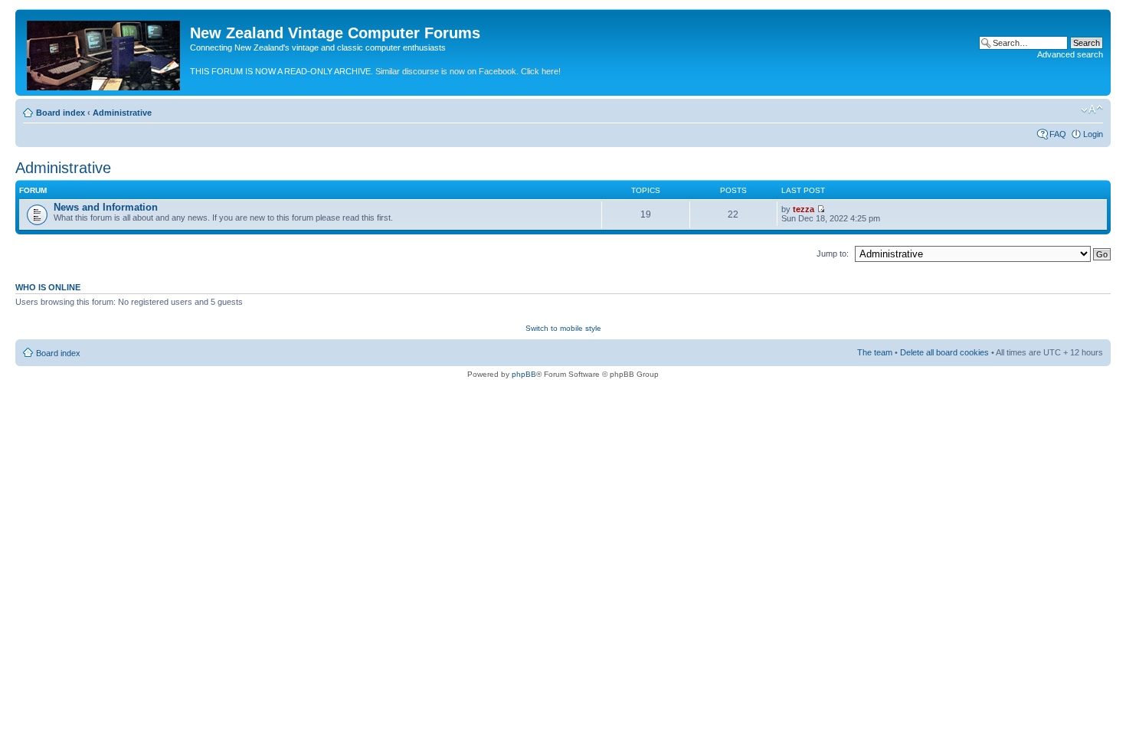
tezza (803, 209)
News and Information (106, 207)
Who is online (47, 287)
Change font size (1092, 109)
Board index (60, 112)
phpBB (524, 374)
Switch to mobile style (563, 328)
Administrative (122, 112)
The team (874, 352)
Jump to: (833, 253)
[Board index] (104, 52)
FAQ (1057, 134)
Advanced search (1070, 54)
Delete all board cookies (944, 352)
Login (1093, 134)
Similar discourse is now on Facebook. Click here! (468, 71)
